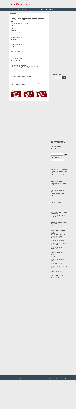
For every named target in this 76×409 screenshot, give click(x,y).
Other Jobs (16, 23)
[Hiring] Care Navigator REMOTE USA (58, 234)
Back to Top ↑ (64, 378)
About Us (11, 9)
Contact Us (18, 9)
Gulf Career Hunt (12, 378)
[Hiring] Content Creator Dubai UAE (57, 271)
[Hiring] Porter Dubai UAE (55, 264)
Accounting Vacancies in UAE (56, 277)
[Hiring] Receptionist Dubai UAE (56, 261)
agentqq (20, 23)
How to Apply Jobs (40, 9)
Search (65, 154)
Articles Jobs (32, 9)
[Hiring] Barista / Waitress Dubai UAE (57, 236)
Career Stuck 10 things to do (56, 202)
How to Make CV (49, 9)
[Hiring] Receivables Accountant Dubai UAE (59, 241)
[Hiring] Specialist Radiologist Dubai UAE (58, 245)
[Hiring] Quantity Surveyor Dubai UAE (57, 263)
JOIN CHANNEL (53, 148)
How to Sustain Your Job (55, 207)
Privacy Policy (24, 9)
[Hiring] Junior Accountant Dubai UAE (57, 252)
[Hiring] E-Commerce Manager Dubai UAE (58, 240)
